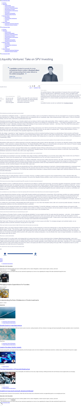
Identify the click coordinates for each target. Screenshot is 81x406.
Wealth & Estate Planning (10, 14)
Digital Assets (8, 5)
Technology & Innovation (10, 13)
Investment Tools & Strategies (11, 8)
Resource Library (6, 16)
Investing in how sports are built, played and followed (16, 391)
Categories (4, 4)
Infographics (7, 17)
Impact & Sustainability (10, 6)
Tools (6, 21)
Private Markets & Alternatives (11, 10)
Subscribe (13, 270)
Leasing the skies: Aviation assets (10, 347)
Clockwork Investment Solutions (12, 23)
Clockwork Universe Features (11, 25)
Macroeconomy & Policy (10, 9)
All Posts (4, 3)
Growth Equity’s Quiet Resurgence (11, 325)
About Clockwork (6, 22)
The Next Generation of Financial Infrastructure (15, 369)
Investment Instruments (7, 263)
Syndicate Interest (68, 103)
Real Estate (7, 12)
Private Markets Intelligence (11, 18)
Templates (7, 19)
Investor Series (5, 366)
